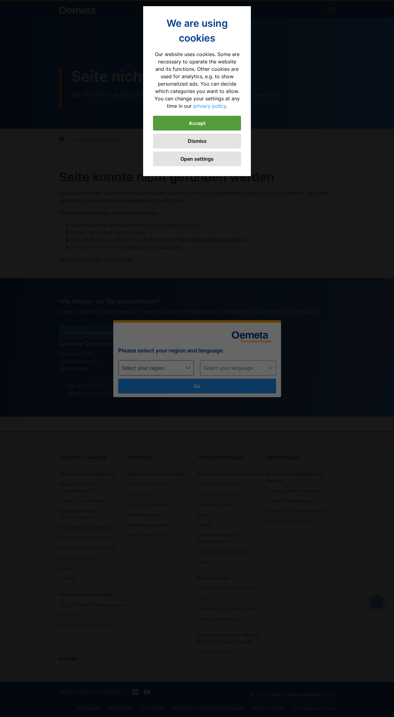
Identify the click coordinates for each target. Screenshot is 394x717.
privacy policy (209, 106)
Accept (197, 123)
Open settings (197, 159)
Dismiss (197, 141)
